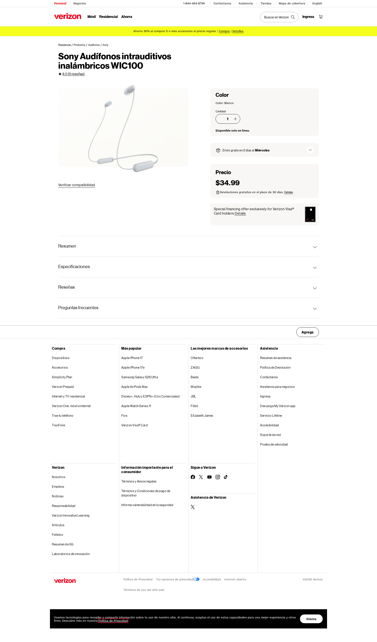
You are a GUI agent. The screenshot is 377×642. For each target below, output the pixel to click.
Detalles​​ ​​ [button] (238, 31)
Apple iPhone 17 (132, 358)
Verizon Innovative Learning (71, 515)
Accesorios (60, 367)
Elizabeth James (202, 415)
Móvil (91, 16)
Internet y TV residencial (68, 396)
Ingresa (265, 396)
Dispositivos (60, 358)
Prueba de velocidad (274, 444)
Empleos (58, 486)
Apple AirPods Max (134, 387)
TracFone (58, 425)
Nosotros (58, 477)
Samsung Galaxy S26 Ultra (139, 377)
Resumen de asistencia (275, 358)
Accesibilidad (269, 425)
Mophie (196, 387)
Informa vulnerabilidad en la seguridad (147, 505)
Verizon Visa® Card (134, 425)
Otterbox (197, 358)
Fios (124, 415)
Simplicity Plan (62, 377)
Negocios (79, 3)
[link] (66, 45)
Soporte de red (270, 435)
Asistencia (246, 3)
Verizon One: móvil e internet (71, 406)
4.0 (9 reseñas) (73, 74)
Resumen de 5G (63, 544)
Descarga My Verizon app (278, 406)
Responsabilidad (63, 506)
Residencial (108, 16)
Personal (60, 3)
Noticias (57, 496)
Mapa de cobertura (292, 3)
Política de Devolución (275, 367)
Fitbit (194, 406)
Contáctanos (222, 3)
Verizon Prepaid (63, 387)
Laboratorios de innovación (71, 554)
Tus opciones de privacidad (174, 579)
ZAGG (195, 367)
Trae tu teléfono (62, 415)
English (317, 3)
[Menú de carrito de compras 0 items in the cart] (321, 16)
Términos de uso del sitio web (143, 590)
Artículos (58, 525)
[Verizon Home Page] (67, 16)
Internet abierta (235, 579)
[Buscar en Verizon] (279, 17)
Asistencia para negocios (277, 387)
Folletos (57, 534)
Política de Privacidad (138, 579)
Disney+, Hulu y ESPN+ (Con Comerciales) (150, 396)
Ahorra (126, 16)
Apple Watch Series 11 (136, 406)
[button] (235, 118)
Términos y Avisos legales (139, 481)
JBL (193, 396)
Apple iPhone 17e (132, 367)
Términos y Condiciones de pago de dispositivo (145, 493)
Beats (195, 377)
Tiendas (265, 3)
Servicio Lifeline (271, 415)
